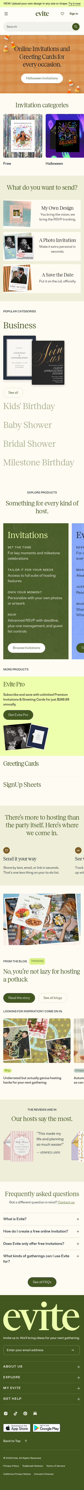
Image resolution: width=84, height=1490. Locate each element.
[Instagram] (5, 1414)
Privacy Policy (11, 1466)
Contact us (66, 1202)
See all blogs (52, 998)
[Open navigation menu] (6, 14)
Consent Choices (44, 1474)
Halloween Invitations (42, 78)
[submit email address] (72, 1350)
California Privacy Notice (17, 1474)
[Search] (76, 26)
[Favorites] (62, 13)
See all (13, 393)
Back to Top (12, 1441)
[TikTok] (15, 1414)
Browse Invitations (26, 648)
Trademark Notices (32, 1466)
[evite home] (41, 1316)
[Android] (46, 1428)
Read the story (19, 998)
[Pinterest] (25, 1414)
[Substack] (35, 1414)
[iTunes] (16, 1428)
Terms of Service (55, 1466)
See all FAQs (42, 1282)
